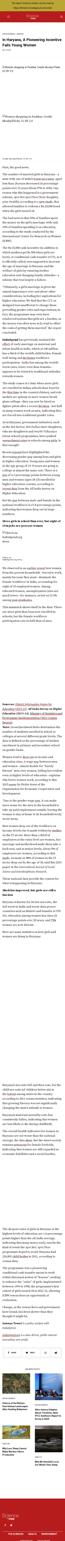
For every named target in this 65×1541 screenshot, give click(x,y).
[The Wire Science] (32, 16)
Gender (20, 34)
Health (38, 1457)
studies (56, 830)
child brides (20, 1256)
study (5, 858)
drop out (28, 757)
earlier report (36, 568)
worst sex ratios (43, 179)
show (28, 1140)
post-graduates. (22, 600)
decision (43, 406)
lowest (11, 1094)
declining (29, 358)
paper (13, 784)
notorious (20, 1145)
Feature (6, 1444)
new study (45, 202)
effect (6, 344)
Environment (9, 34)
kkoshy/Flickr (15, 158)
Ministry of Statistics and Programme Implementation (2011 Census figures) (32, 718)
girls (54, 440)
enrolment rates (16, 440)
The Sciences (16, 1534)
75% (53, 920)
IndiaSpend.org (9, 559)
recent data (9, 489)
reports (17, 452)
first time (13, 392)
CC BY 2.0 (27, 158)
